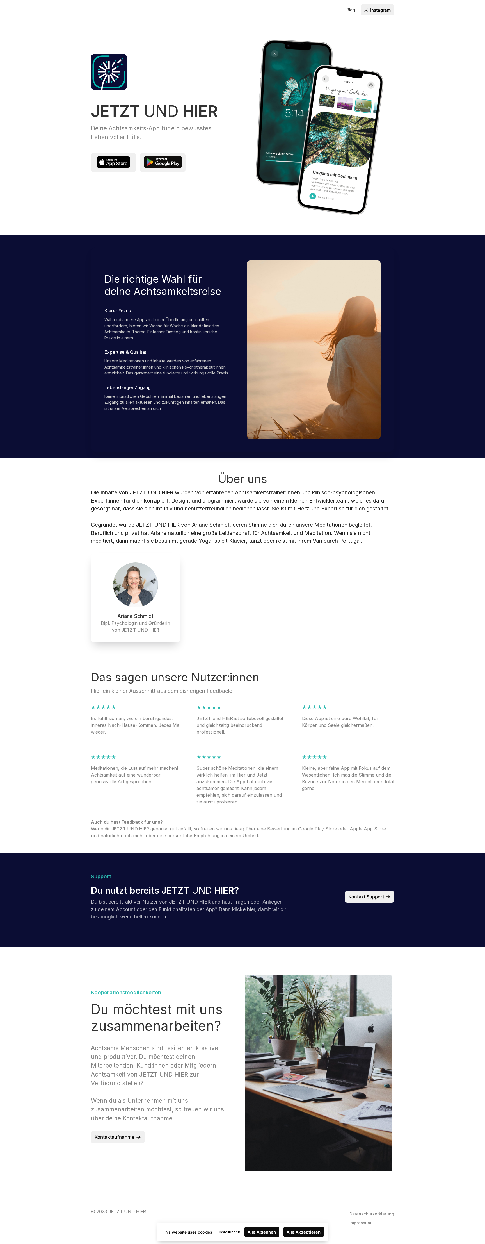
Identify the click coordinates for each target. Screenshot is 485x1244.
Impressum (360, 1222)
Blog (350, 9)
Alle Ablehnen (262, 1232)
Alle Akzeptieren (304, 1232)
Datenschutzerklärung (371, 1213)
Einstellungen (228, 1232)
